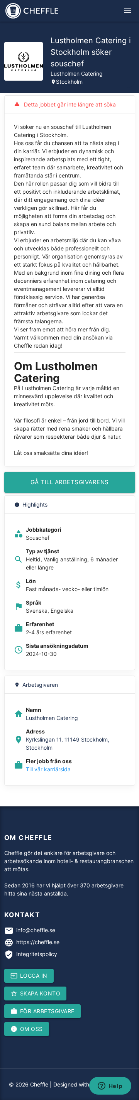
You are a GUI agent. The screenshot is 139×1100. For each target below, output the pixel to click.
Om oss (26, 1029)
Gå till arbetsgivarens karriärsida (70, 485)
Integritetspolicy (36, 954)
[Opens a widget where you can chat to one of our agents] (110, 1086)
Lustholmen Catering (77, 73)
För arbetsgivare (42, 1011)
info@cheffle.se (35, 930)
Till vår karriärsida (48, 769)
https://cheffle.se (37, 942)
